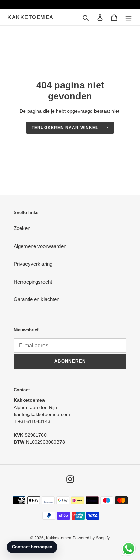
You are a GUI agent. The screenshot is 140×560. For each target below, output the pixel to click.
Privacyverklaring (33, 264)
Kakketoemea (30, 17)
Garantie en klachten (36, 299)
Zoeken (22, 228)
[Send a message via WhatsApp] (129, 549)
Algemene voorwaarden (40, 246)
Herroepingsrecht (33, 282)
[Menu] (128, 17)
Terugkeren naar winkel (65, 127)
